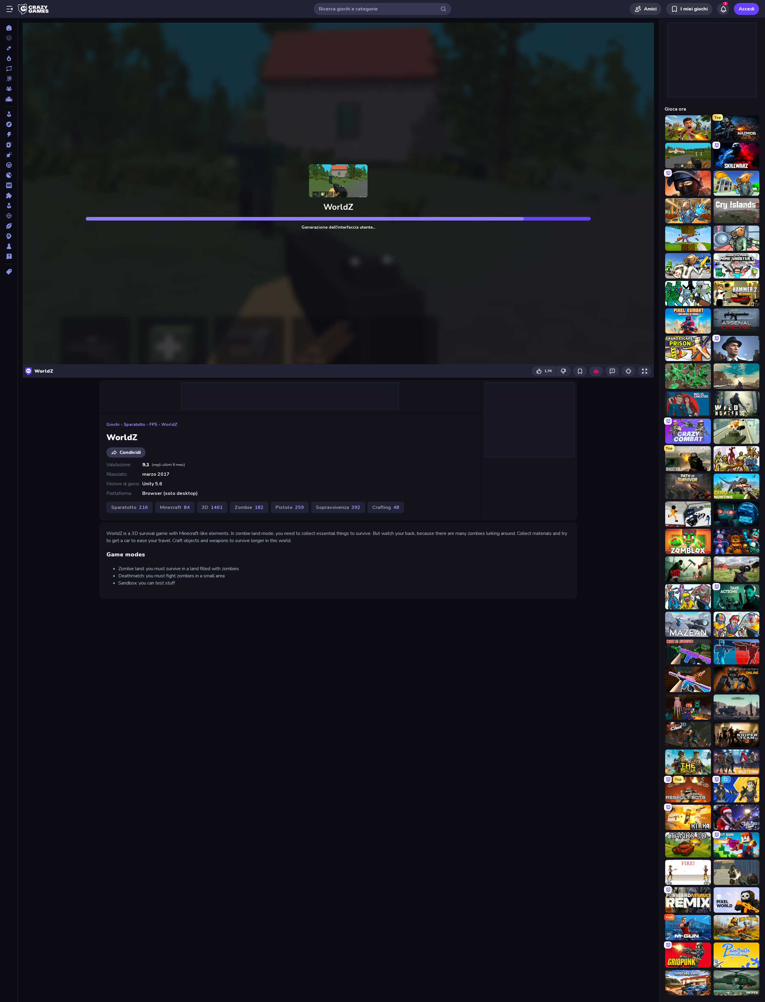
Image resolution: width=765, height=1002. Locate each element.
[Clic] (9, 155)
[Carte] (9, 145)
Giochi (113, 424)
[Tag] (9, 272)
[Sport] (9, 226)
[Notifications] (723, 9)
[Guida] (9, 165)
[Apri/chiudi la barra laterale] (9, 9)
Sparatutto (134, 424)
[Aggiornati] (9, 68)
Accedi (746, 9)
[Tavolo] (9, 246)
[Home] (9, 28)
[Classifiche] (9, 99)
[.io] (9, 175)
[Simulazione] (9, 206)
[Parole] (9, 185)
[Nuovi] (9, 48)
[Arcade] (9, 114)
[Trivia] (9, 256)
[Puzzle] (9, 195)
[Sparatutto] (9, 216)
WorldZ (169, 424)
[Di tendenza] (9, 58)
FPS (153, 424)
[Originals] (9, 79)
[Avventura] (9, 124)
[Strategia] (9, 236)
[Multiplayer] (9, 89)
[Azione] (9, 134)
